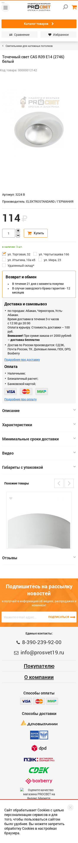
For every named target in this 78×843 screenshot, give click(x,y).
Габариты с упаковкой (22, 467)
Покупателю (39, 665)
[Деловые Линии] (39, 723)
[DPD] (39, 748)
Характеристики (17, 424)
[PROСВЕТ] (39, 7)
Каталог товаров (36, 24)
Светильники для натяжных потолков (29, 46)
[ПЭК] (39, 760)
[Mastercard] (26, 391)
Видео (8, 453)
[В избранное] (11, 498)
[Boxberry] (39, 781)
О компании (39, 677)
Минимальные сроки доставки (30, 438)
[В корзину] (36, 233)
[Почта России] (39, 735)
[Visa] (10, 391)
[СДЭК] (39, 770)
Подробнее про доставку (22, 359)
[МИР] (42, 391)
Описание (11, 410)
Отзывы (9, 557)
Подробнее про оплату (20, 399)
